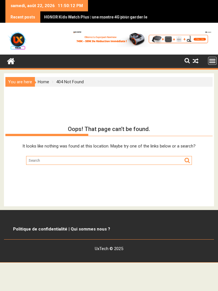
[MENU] (212, 61)
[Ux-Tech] (10, 60)
